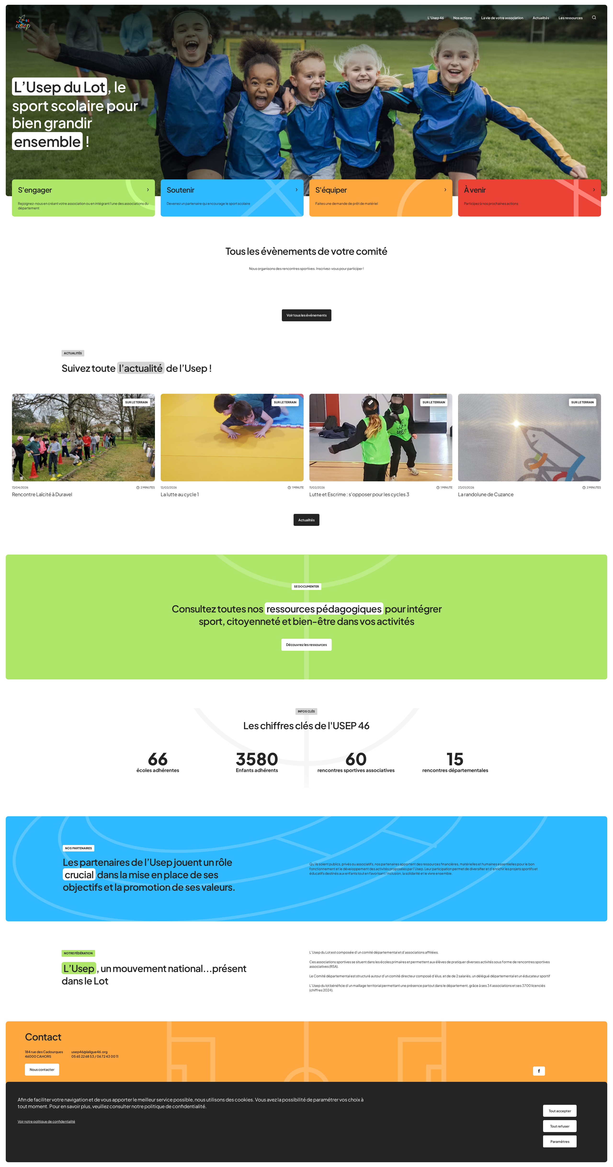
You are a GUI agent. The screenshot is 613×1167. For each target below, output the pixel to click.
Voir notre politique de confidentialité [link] (46, 1121)
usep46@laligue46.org (89, 1052)
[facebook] (539, 1071)
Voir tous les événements (307, 315)
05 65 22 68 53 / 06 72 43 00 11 (94, 1056)
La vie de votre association (502, 18)
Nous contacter (42, 1069)
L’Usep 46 (436, 18)
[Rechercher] (594, 18)
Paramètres (560, 1141)
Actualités (541, 18)
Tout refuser (559, 1126)
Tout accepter (560, 1111)
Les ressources (571, 18)
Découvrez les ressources (306, 644)
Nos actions (462, 18)
